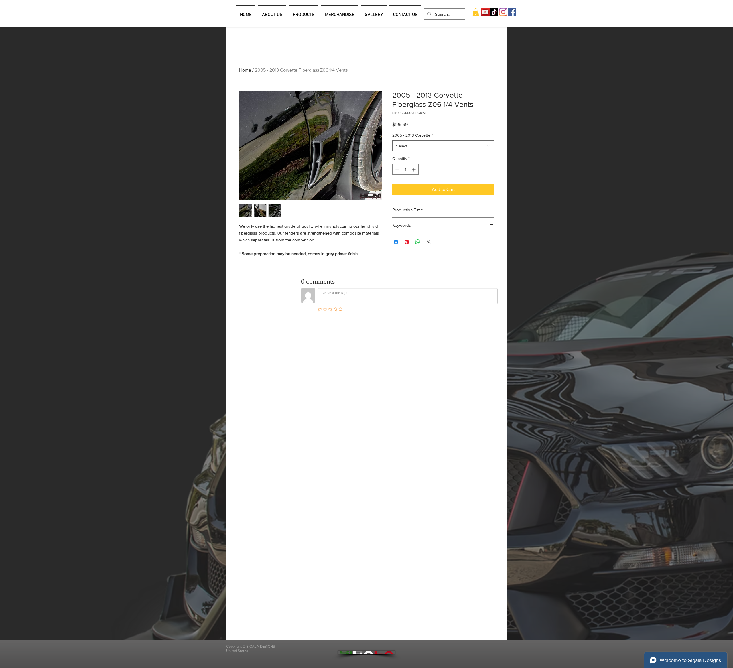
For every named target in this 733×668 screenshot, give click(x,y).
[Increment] (414, 169)
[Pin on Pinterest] (406, 242)
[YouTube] (485, 12)
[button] (475, 12)
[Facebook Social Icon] (512, 12)
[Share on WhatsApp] (417, 242)
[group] (366, 57)
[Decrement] (396, 169)
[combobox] (443, 145)
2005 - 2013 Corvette (412, 135)
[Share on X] (428, 242)
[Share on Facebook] (396, 242)
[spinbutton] (405, 169)
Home (245, 70)
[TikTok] (494, 12)
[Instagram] (503, 12)
